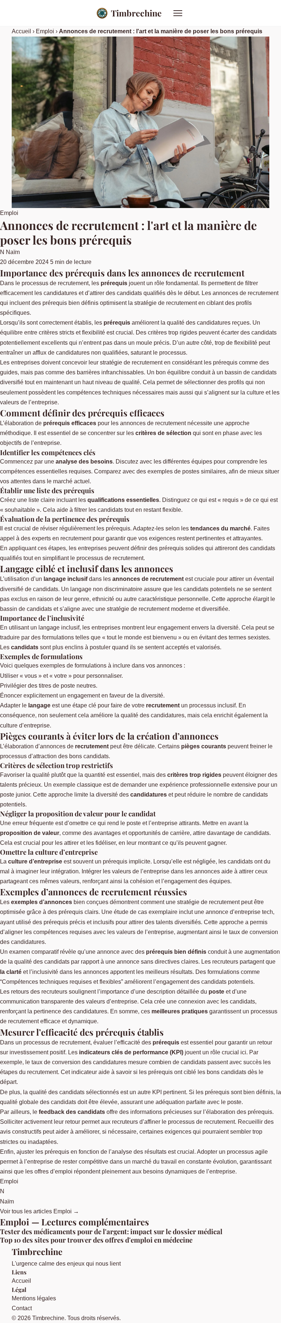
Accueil (21, 31)
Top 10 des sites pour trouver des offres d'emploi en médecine (96, 1239)
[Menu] (178, 13)
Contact (22, 1308)
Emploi (45, 31)
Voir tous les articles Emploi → (39, 1211)
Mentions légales (34, 1298)
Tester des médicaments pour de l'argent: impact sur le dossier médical (111, 1231)
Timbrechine (136, 13)
